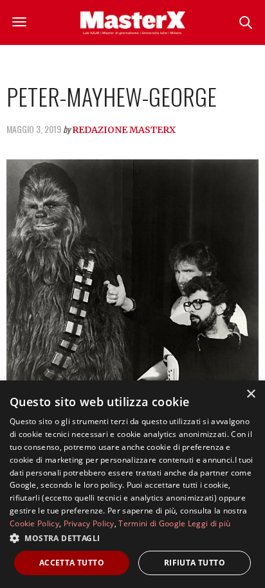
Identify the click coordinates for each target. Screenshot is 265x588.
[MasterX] (132, 22)
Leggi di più (209, 523)
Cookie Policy (34, 523)
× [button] (250, 394)
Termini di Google (151, 523)
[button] (132, 538)
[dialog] (132, 484)
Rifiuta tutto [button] (194, 562)
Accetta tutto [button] (71, 562)
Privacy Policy (89, 523)
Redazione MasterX (124, 130)
